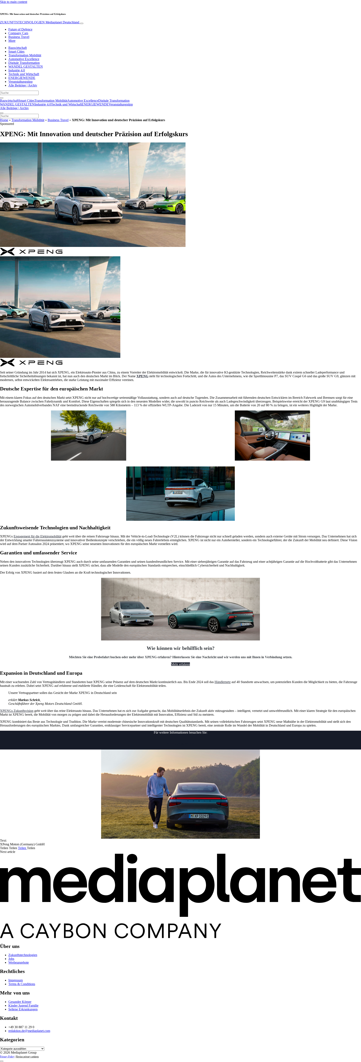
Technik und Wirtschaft (23, 74)
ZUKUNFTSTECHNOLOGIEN (39, 22)
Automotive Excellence (23, 59)
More (11, 40)
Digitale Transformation (24, 63)
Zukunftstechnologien (22, 955)
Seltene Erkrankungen (23, 1009)
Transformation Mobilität (24, 55)
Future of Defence (20, 29)
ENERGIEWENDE (21, 78)
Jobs (11, 958)
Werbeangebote (18, 962)
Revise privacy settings (27, 1056)
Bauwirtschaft (17, 48)
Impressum (15, 980)
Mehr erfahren (180, 664)
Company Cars (18, 33)
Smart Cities (16, 51)
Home (4, 120)
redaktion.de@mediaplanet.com (29, 1031)
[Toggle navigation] (81, 23)
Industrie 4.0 (16, 70)
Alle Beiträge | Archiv (22, 85)
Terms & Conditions (21, 984)
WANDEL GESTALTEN (25, 66)
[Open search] (1, 98)
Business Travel (18, 37)
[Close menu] (1, 113)
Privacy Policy (7, 1056)
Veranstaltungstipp (20, 81)
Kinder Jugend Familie (23, 1005)
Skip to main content (13, 2)
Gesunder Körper (19, 1002)
